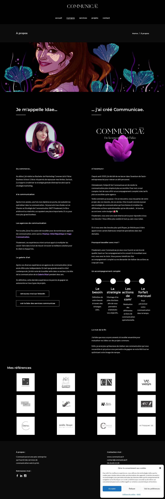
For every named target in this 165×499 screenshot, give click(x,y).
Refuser (132, 489)
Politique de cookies (129, 494)
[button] (160, 468)
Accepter (112, 489)
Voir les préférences (152, 489)
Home (135, 33)
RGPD (138, 494)
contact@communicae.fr (117, 460)
